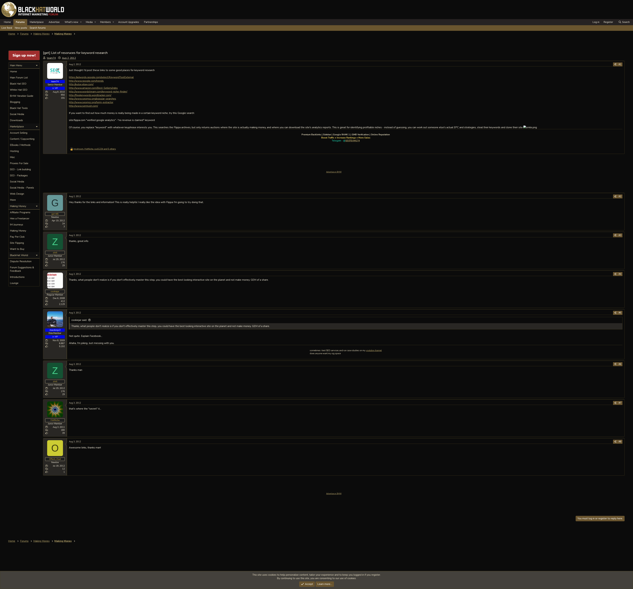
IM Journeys (16, 224)
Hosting (14, 151)
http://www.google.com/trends (86, 81)
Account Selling (18, 132)
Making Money (18, 230)
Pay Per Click (17, 236)
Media (89, 22)
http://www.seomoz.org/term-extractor (91, 102)
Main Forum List (19, 77)
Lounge (14, 283)
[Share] (615, 64)
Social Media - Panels (22, 187)
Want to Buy (17, 249)
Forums (20, 22)
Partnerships (151, 22)
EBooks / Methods (20, 145)
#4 (620, 274)
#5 (620, 312)
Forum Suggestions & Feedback (22, 269)
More (13, 200)
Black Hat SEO (18, 83)
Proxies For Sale (19, 163)
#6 (620, 364)
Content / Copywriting (22, 139)
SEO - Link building (20, 169)
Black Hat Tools (19, 108)
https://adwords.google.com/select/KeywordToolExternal (101, 77)
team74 (51, 58)
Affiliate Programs (20, 212)
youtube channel (374, 350)
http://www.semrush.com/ (83, 106)
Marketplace (37, 22)
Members (105, 22)
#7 (620, 402)
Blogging (15, 102)
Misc (12, 157)
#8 (620, 441)
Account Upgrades (128, 22)
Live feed (6, 27)
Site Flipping (17, 243)
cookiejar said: (79, 320)
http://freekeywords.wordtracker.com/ (90, 95)
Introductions (17, 277)
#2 (620, 196)
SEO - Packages (19, 175)
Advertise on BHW (334, 172)
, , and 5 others (95, 148)
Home (7, 22)
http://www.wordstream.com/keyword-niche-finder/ (98, 91)
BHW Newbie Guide (21, 96)
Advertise (54, 22)
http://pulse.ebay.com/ (81, 84)
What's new (71, 22)
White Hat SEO (18, 89)
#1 (620, 64)
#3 (620, 235)
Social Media (17, 114)
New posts (21, 27)
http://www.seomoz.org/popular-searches (92, 98)
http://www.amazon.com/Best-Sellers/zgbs (93, 88)
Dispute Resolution (20, 261)
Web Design (17, 193)
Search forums (38, 27)
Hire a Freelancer (19, 218)
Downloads (16, 120)
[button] (81, 22)
